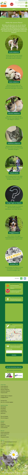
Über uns (2, 440)
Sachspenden (3, 410)
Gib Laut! (2, 430)
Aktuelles (2, 421)
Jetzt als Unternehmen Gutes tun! (14, 367)
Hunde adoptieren (4, 386)
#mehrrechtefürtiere (5, 433)
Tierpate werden (4, 392)
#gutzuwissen (3, 435)
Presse (2, 446)
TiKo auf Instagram (4, 418)
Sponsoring (3, 413)
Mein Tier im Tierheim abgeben (7, 402)
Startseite (3, 19)
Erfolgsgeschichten (4, 397)
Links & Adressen (4, 427)
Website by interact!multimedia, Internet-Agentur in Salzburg (14, 472)
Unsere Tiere (9, 19)
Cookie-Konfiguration (5, 456)
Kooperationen (4, 411)
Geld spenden (3, 407)
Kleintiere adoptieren (5, 389)
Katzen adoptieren (4, 387)
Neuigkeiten (3, 424)
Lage (2, 451)
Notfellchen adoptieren (5, 391)
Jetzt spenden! (3, 5)
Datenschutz (3, 454)
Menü (14, 9)
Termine (2, 422)
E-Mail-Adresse (9, 349)
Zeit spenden (3, 408)
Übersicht (15, 19)
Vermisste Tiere (4, 400)
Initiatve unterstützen (5, 432)
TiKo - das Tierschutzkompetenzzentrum (9, 441)
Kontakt (2, 449)
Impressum (3, 453)
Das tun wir (3, 443)
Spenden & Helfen (4, 405)
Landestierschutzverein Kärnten (7, 445)
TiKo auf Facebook (4, 416)
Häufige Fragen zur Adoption (6, 395)
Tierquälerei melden (22, 0)
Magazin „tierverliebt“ (5, 426)
